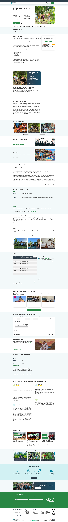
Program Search (27, 511)
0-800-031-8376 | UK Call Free (44, 513)
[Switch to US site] (14, 512)
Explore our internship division (51, 520)
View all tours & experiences (34, 309)
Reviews (44, 26)
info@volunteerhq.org (43, 510)
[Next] (54, 128)
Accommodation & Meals (29, 26)
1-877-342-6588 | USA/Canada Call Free (45, 512)
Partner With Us (34, 515)
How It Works (26, 510)
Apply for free (16, 23)
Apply (25, 515)
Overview (15, 26)
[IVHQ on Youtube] (20, 515)
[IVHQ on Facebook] (13, 515)
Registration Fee (47, 258)
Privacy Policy (34, 514)
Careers (34, 512)
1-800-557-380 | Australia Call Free (45, 514)
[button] (23, 134)
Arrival (21, 26)
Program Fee (42, 259)
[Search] (45, 3)
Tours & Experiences (39, 26)
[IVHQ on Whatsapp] (21, 515)
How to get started (34, 466)
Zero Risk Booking (27, 512)
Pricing (35, 26)
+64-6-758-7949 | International (44, 511)
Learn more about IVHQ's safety (17, 349)
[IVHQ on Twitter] (17, 515)
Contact (42, 509)
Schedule (24, 26)
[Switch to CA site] (19, 512)
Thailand (45, 407)
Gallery (18, 26)
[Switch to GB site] (18, 512)
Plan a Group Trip (27, 513)
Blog (33, 511)
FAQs (25, 514)
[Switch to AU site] (16, 512)
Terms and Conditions (35, 513)
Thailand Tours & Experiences (33, 211)
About (33, 510)
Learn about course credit (18, 144)
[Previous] (14, 128)
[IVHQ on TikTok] (16, 515)
